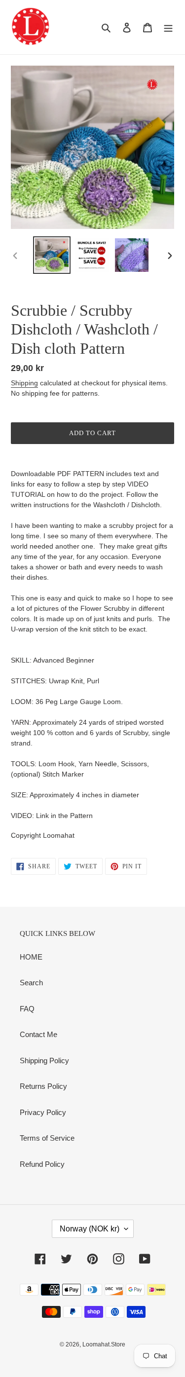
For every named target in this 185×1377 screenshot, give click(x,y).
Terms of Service (47, 1138)
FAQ (27, 1009)
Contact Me (38, 1034)
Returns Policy (43, 1086)
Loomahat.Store (103, 1344)
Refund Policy (42, 1164)
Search (31, 982)
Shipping (24, 383)
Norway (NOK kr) (89, 1229)
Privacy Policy (43, 1112)
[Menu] (168, 27)
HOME (31, 957)
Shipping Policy (44, 1060)
